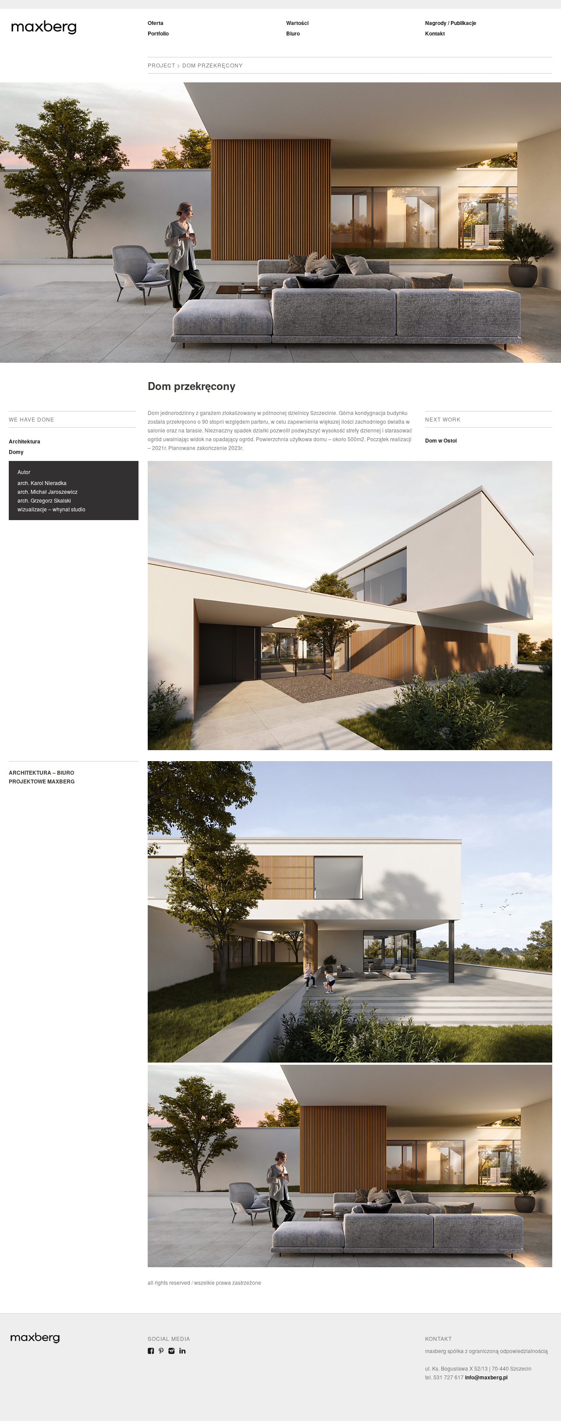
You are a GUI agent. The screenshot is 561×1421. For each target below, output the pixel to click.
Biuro (293, 33)
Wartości (297, 23)
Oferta (155, 23)
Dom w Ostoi (441, 440)
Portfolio (158, 33)
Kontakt (435, 33)
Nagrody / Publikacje (450, 23)
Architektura (24, 441)
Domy (16, 452)
